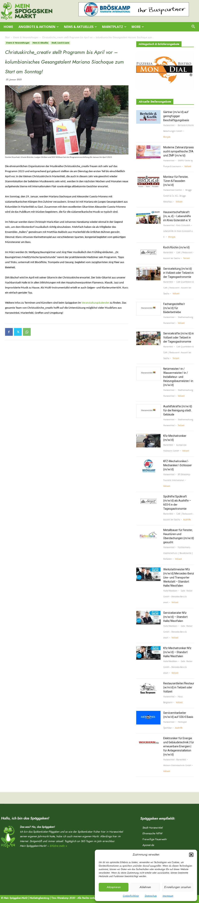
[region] (133, 9)
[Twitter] (18, 332)
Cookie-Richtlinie (131, 895)
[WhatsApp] (27, 332)
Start (7, 37)
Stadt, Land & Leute (60, 43)
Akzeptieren (114, 887)
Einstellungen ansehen (177, 887)
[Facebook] (9, 332)
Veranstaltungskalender (95, 302)
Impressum (168, 895)
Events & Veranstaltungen (25, 37)
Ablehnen (145, 887)
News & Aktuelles (40, 43)
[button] (191, 855)
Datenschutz (151, 895)
